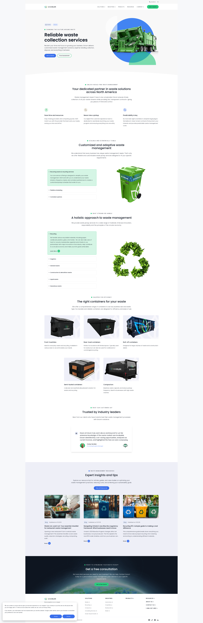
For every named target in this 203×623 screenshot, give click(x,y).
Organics (53, 259)
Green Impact (90, 614)
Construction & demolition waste (61, 272)
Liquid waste (54, 279)
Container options (56, 197)
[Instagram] (155, 620)
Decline (68, 616)
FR (158, 2)
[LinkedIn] (158, 620)
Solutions (100, 6)
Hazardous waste (55, 286)
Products (121, 6)
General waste (55, 266)
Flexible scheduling (56, 190)
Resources (130, 6)
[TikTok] (152, 620)
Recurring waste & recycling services (62, 172)
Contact (150, 605)
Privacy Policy (47, 607)
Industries (111, 6)
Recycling (53, 234)
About (149, 602)
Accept (56, 616)
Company (139, 6)
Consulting (90, 611)
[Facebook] (149, 620)
